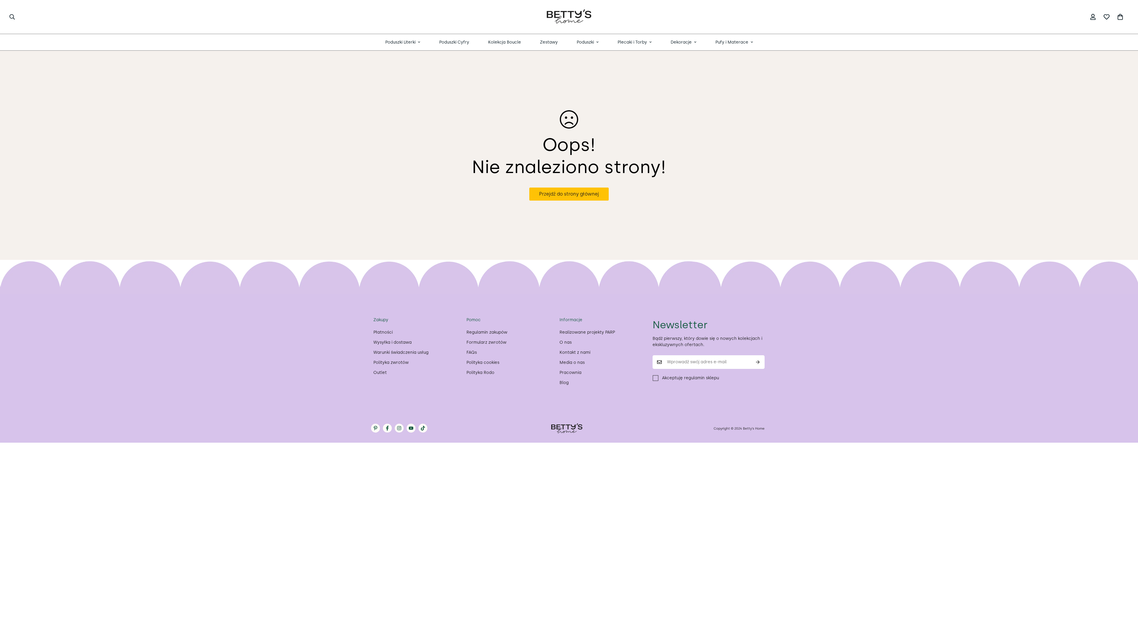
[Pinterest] (375, 428)
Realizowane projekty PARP (587, 332)
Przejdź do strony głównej (569, 194)
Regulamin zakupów (486, 332)
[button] (1120, 17)
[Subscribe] (758, 362)
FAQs (471, 352)
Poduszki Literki (400, 42)
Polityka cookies (482, 362)
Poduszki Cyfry (454, 42)
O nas (566, 342)
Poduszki (585, 42)
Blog (564, 382)
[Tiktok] (422, 428)
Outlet (380, 372)
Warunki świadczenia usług (401, 352)
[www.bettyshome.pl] (569, 17)
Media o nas (572, 362)
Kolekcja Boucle (504, 42)
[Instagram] (399, 428)
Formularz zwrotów (486, 342)
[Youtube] (411, 428)
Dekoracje (681, 42)
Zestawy (549, 42)
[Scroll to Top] (1126, 608)
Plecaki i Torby (632, 42)
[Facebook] (387, 428)
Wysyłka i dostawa (392, 342)
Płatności (383, 332)
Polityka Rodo (480, 372)
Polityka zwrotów (391, 362)
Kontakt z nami (575, 352)
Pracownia (570, 372)
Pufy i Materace (731, 42)
